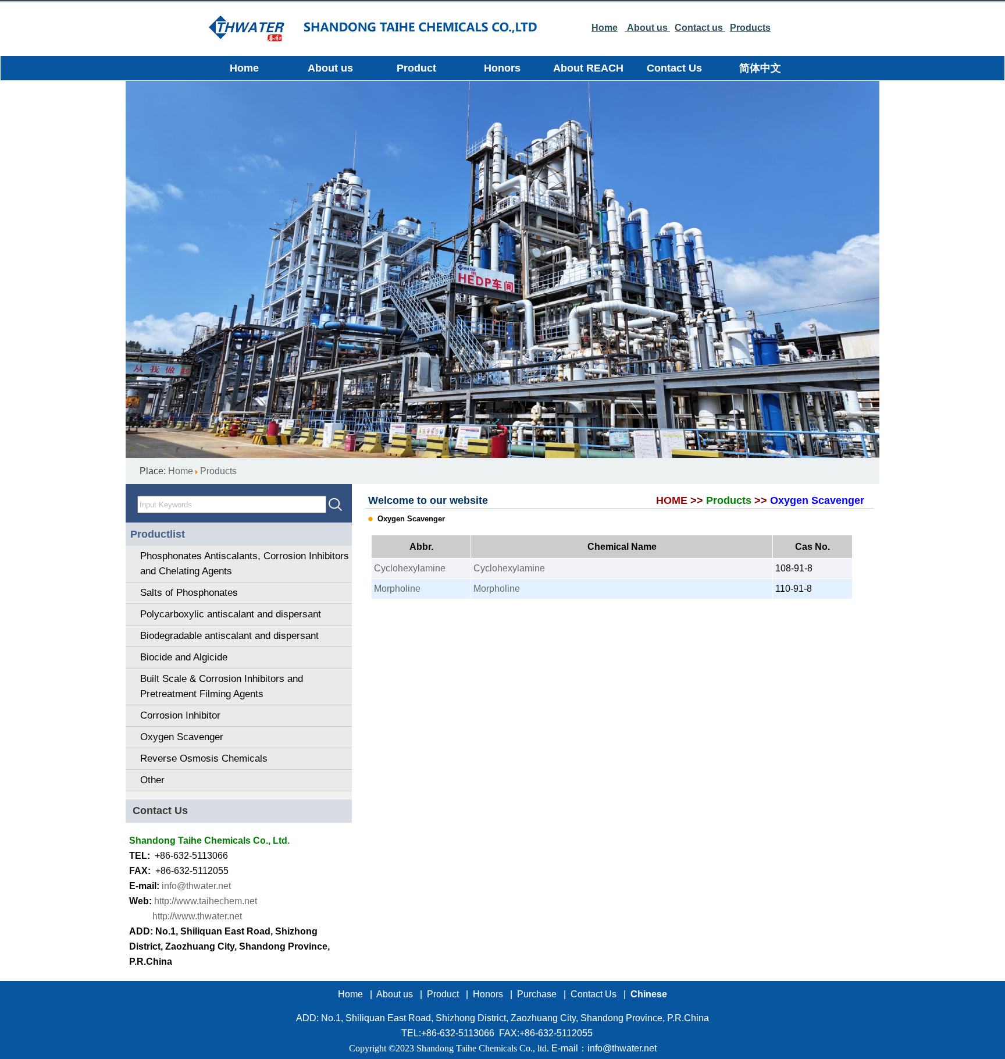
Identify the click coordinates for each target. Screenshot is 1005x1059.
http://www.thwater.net (197, 916)
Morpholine (397, 589)
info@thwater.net (196, 886)
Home (180, 471)
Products (218, 471)
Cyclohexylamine (410, 568)
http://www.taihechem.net (205, 901)
